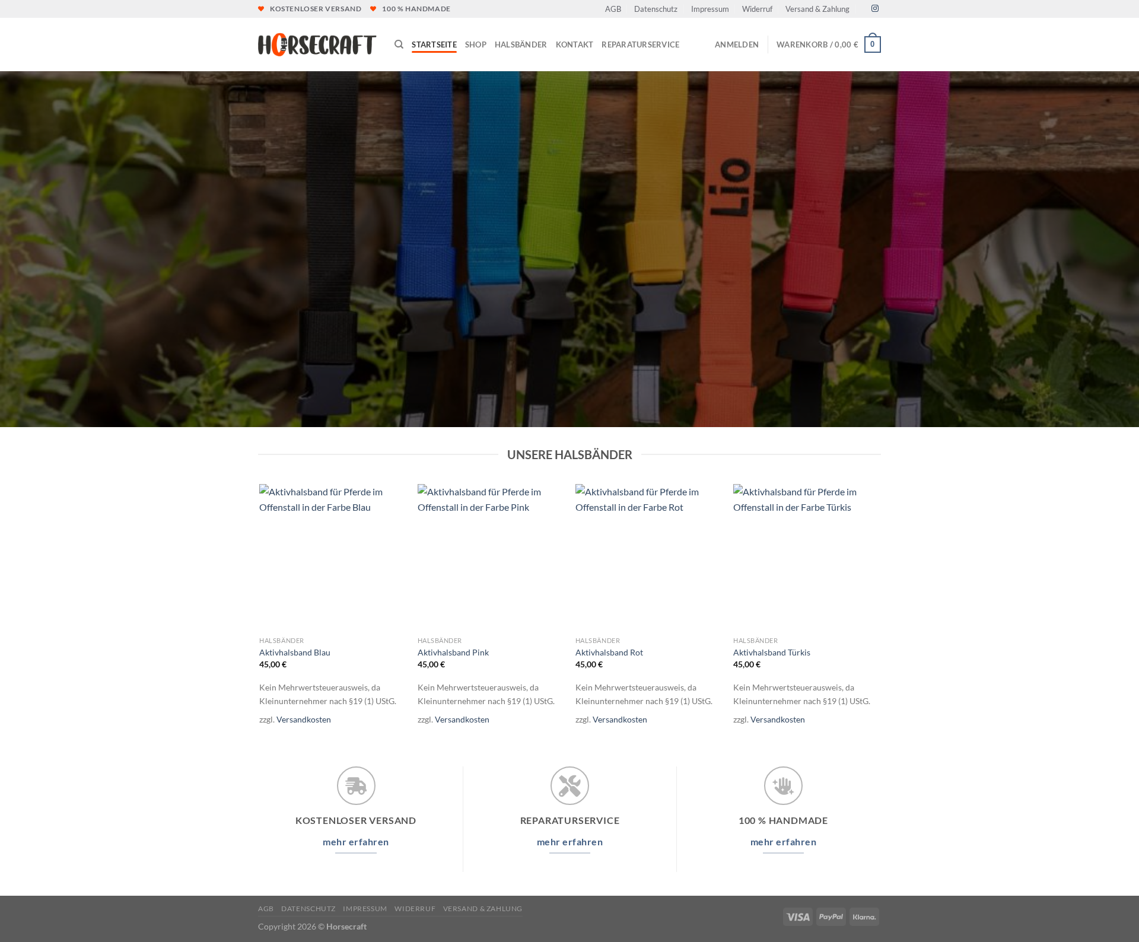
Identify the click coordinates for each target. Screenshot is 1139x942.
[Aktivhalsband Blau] (332, 557)
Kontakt (575, 44)
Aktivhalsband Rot (609, 652)
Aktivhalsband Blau (294, 652)
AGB (613, 9)
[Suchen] (398, 44)
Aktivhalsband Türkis (771, 652)
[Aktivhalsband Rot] (648, 557)
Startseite (434, 44)
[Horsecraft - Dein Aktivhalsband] (317, 45)
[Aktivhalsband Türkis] (806, 557)
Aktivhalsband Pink (453, 652)
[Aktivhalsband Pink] (491, 557)
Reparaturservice (640, 44)
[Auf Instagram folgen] (875, 9)
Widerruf (757, 9)
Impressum (710, 9)
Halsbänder (521, 44)
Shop (475, 44)
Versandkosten (303, 719)
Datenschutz (655, 9)
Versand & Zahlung (817, 9)
